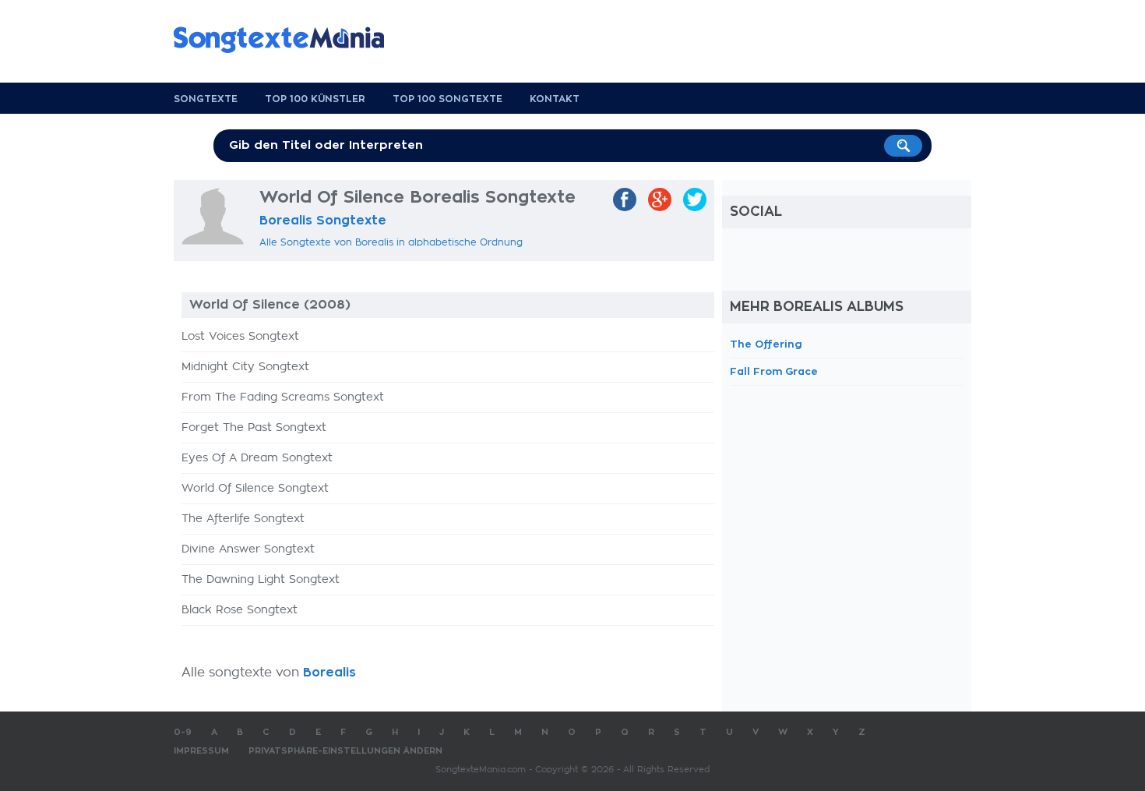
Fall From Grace (774, 371)
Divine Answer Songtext (248, 549)
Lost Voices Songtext (240, 336)
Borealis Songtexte (322, 220)
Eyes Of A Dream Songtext (257, 458)
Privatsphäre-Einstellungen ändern (345, 751)
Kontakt (555, 99)
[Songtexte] (287, 40)
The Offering (766, 344)
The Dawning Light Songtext (260, 579)
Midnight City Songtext (245, 367)
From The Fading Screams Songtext (282, 397)
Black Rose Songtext (239, 610)
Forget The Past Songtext (253, 427)
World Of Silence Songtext (255, 488)
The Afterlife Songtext (243, 519)
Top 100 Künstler (315, 99)
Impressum (201, 751)
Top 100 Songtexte (447, 99)
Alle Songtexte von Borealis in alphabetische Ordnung (391, 242)
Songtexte (206, 99)
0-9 (183, 732)
